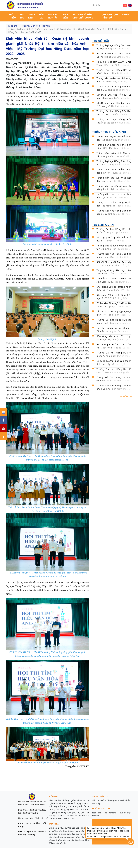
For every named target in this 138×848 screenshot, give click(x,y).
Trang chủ (12, 25)
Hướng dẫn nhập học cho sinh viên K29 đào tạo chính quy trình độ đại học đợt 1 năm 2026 (113, 148)
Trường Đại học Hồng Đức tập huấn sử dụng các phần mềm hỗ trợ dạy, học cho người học (113, 232)
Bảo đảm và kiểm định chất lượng (83, 16)
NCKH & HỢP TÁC (52, 16)
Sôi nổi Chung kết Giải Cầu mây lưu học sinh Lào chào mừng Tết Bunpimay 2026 (113, 265)
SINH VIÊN (65, 16)
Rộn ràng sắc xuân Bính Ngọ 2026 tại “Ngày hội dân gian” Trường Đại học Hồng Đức (113, 339)
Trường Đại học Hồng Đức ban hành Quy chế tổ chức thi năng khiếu (113, 89)
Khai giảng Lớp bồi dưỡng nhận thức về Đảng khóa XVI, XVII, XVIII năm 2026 (113, 290)
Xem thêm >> (126, 396)
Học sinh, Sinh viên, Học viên (35, 25)
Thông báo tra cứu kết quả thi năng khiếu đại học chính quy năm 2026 (113, 189)
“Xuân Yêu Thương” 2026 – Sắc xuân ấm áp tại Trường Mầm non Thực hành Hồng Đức (113, 306)
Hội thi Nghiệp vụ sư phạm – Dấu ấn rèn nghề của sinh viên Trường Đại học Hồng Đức (113, 331)
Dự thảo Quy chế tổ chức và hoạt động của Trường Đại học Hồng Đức (113, 98)
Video (125, 14)
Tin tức (22, 16)
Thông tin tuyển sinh (109, 132)
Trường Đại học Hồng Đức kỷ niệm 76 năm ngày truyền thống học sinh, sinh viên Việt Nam (113, 356)
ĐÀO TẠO (41, 16)
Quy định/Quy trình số (109, 16)
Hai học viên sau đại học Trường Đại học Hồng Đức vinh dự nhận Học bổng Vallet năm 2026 (113, 57)
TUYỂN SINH (31, 16)
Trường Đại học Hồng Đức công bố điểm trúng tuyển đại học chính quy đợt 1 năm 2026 (113, 164)
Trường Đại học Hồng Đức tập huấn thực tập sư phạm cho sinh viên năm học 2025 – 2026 (113, 323)
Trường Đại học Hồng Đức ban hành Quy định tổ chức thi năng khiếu (113, 214)
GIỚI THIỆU (12, 16)
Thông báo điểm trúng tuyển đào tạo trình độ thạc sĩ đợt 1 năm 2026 (113, 205)
